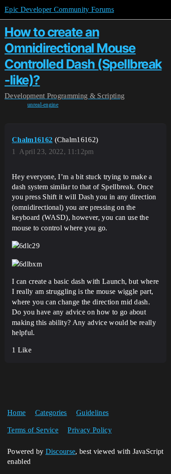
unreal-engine (42, 104)
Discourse (61, 451)
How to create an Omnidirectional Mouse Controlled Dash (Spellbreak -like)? (83, 55)
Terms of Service (32, 430)
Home (16, 412)
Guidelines (92, 412)
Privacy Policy (89, 430)
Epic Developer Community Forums (59, 9)
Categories (51, 412)
